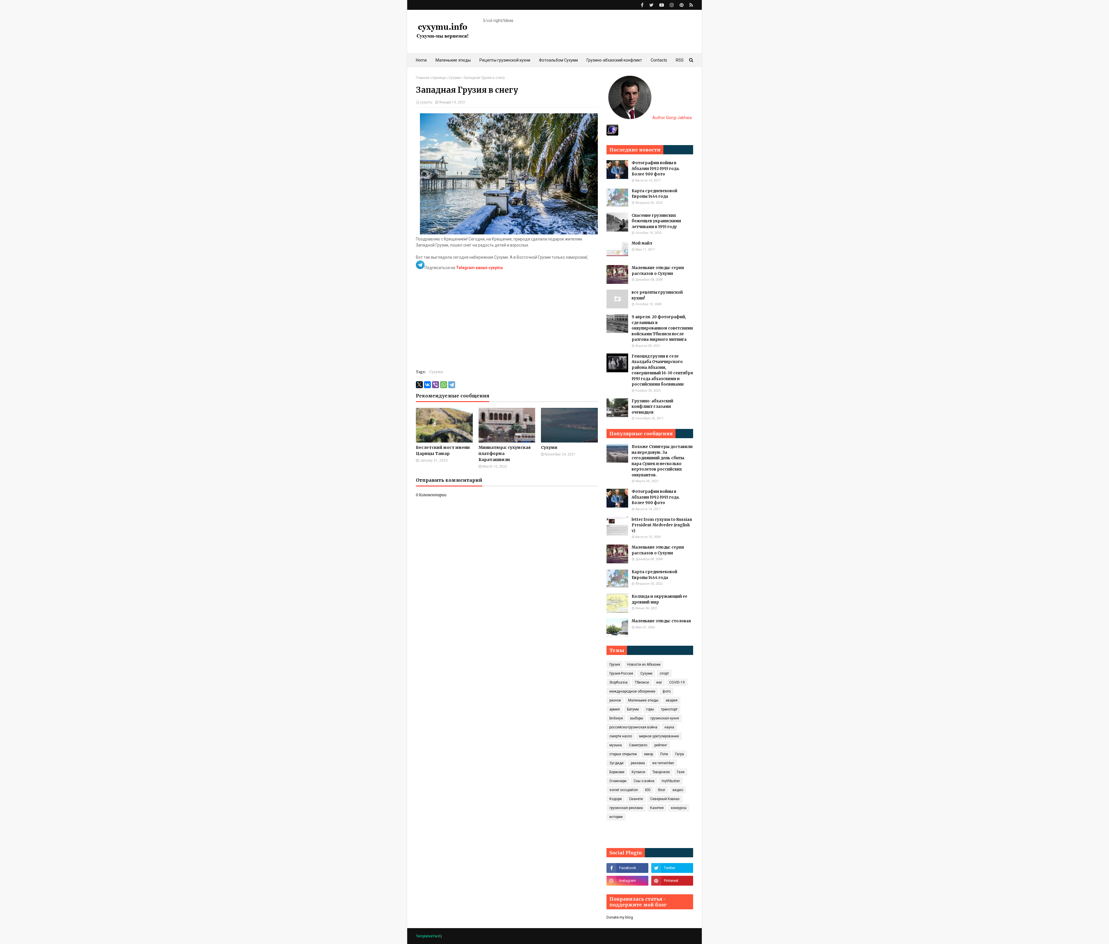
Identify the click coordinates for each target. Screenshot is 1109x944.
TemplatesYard (428, 936)
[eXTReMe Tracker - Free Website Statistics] (612, 134)
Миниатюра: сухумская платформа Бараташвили (505, 453)
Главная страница (431, 78)
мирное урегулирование (659, 736)
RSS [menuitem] (680, 60)
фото (667, 691)
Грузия (614, 664)
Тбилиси (642, 682)
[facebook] (642, 5)
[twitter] (651, 5)
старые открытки (623, 754)
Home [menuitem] (421, 60)
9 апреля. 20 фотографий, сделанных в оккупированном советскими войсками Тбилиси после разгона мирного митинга (662, 328)
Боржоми (616, 772)
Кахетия (657, 808)
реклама (638, 763)
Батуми (633, 709)
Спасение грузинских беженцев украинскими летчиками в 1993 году (656, 221)
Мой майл (642, 243)
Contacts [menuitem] (659, 60)
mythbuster (671, 781)
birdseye (616, 718)
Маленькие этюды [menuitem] (453, 60)
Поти (664, 754)
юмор (648, 754)
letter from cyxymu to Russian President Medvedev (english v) (662, 525)
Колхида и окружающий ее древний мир (659, 599)
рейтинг (660, 745)
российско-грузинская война (633, 727)
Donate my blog (619, 917)
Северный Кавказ (665, 799)
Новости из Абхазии (643, 664)
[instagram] (671, 5)
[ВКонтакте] (427, 384)
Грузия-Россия (621, 673)
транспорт (669, 709)
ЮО (648, 790)
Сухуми (455, 78)
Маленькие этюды (643, 700)
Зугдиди (616, 763)
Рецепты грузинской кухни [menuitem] (504, 60)
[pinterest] (681, 5)
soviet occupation (623, 790)
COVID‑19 (677, 682)
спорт (664, 673)
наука (669, 727)
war (659, 682)
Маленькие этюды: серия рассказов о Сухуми (658, 270)
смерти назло (620, 736)
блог (661, 790)
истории (616, 817)
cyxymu (426, 102)
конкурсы (678, 808)
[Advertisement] (507, 323)
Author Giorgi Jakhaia (672, 117)
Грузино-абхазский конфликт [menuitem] (614, 60)
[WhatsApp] (443, 384)
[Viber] (435, 384)
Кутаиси (638, 772)
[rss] (690, 5)
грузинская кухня (664, 718)
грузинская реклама (626, 808)
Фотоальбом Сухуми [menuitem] (558, 60)
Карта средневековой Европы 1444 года (654, 193)
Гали (680, 772)
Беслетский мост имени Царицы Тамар (443, 450)
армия (614, 709)
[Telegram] (451, 384)
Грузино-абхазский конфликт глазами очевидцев (652, 407)
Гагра (679, 754)
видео (678, 790)
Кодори (615, 799)
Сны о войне (644, 781)
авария (672, 700)
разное (615, 700)
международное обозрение (632, 691)
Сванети (636, 799)
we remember (663, 763)
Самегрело (638, 745)
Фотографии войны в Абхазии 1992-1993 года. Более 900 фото (656, 168)
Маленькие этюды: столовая (661, 621)
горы (650, 709)
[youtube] (661, 5)
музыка (615, 745)
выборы (636, 718)
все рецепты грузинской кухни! (657, 295)
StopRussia (618, 682)
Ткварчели (661, 772)
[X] (419, 384)
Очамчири (617, 781)
